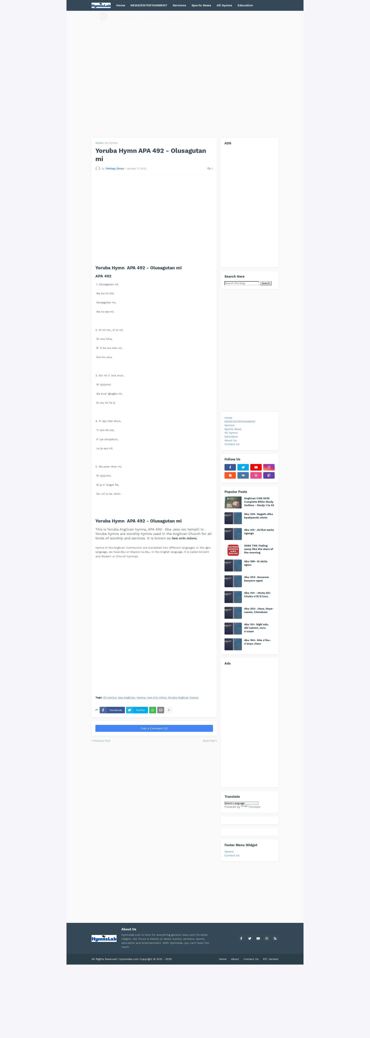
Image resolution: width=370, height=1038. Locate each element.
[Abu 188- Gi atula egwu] (233, 565)
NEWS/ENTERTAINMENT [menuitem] (148, 5)
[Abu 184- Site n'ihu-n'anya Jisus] (233, 644)
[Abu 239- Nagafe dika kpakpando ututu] (233, 518)
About (235, 959)
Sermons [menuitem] (179, 5)
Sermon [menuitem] (230, 425)
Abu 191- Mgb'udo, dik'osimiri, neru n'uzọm (256, 628)
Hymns (141, 697)
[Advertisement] (185, 74)
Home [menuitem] (120, 5)
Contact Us (232, 855)
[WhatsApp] (152, 710)
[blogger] (230, 475)
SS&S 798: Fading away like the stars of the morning (258, 549)
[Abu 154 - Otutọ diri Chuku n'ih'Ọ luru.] (233, 597)
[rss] (275, 938)
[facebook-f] (230, 467)
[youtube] (256, 467)
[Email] (160, 710)
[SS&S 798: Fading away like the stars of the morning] (233, 550)
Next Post (209, 740)
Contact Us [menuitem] (176, 16)
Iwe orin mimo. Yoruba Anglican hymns (172, 697)
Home (99, 143)
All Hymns (111, 143)
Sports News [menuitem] (201, 5)
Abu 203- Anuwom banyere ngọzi (256, 579)
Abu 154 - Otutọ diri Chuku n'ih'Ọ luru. (257, 594)
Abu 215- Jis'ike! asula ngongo (259, 531)
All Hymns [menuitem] (224, 5)
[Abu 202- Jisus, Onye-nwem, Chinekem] (233, 613)
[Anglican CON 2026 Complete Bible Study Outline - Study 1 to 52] (233, 502)
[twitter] (243, 467)
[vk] (243, 475)
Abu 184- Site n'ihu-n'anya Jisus (257, 642)
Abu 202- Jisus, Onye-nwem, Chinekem (259, 610)
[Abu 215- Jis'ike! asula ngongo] (233, 534)
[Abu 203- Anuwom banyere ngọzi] (233, 581)
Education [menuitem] (245, 5)
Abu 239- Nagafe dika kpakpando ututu (258, 515)
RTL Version (270, 959)
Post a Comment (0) (154, 728)
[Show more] (168, 710)
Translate (254, 806)
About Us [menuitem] (231, 440)
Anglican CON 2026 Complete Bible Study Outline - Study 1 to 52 (259, 502)
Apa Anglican (126, 697)
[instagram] (269, 467)
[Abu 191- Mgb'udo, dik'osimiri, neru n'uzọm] (233, 629)
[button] (96, 16)
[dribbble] (256, 475)
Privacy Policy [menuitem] (151, 16)
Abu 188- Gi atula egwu (255, 563)
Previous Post (101, 740)
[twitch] (269, 475)
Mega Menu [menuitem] (124, 16)
